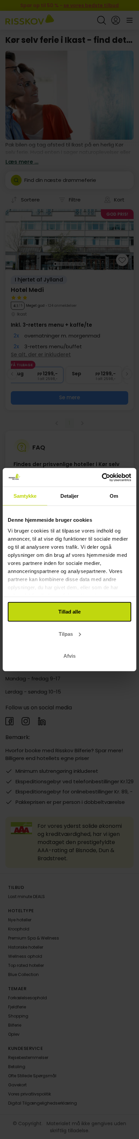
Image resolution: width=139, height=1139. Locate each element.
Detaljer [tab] (69, 496)
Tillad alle (69, 612)
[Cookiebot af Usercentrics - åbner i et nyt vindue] (101, 477)
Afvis (69, 656)
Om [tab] (114, 496)
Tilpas (66, 633)
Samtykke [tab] (25, 496)
